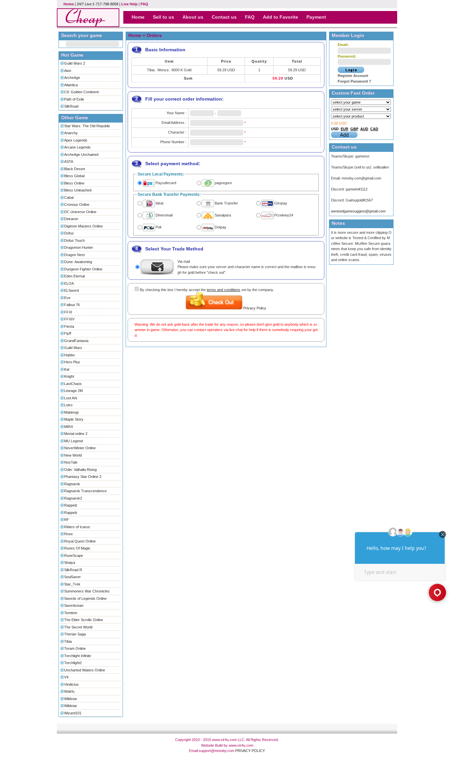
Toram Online (75, 648)
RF (66, 520)
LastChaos (73, 384)
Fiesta (69, 326)
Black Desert (74, 169)
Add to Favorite (280, 17)
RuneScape (73, 556)
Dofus (69, 233)
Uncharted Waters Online (84, 670)
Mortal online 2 (75, 434)
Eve (67, 298)
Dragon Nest (74, 255)
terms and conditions (223, 290)
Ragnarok (72, 484)
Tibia (68, 641)
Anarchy (71, 133)
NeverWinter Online (80, 448)
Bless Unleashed (77, 190)
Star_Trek (72, 584)
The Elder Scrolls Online (83, 620)
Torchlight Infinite (77, 656)
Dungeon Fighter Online (83, 269)
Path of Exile (74, 99)
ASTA (68, 162)
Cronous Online (76, 204)
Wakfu (69, 691)
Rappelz (70, 505)
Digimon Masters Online (83, 226)
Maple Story (73, 419)
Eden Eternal (74, 276)
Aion (67, 71)
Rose (68, 534)
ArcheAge (72, 78)
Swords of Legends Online (85, 598)
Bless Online (74, 183)
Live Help (129, 4)
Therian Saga (75, 634)
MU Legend (73, 441)
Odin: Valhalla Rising (80, 470)
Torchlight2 (73, 663)
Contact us (224, 17)
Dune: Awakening (78, 262)
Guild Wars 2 (74, 63)
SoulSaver (72, 577)
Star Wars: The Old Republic (87, 126)
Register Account (353, 76)
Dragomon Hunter (78, 247)
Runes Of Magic (77, 548)
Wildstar (70, 699)
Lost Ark (70, 398)
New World (73, 455)
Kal (66, 369)
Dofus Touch (74, 240)
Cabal (68, 197)
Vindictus (71, 684)
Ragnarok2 (73, 498)
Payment (316, 17)
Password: (347, 56)
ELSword (71, 290)
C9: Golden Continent (81, 92)
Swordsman (73, 605)
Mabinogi (71, 412)
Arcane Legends (77, 147)
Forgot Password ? (354, 81)
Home (68, 4)
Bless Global (74, 176)
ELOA (69, 283)
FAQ (144, 4)
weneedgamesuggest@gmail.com (358, 211)
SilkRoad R (73, 570)
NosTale (70, 462)
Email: (343, 45)
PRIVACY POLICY (250, 751)
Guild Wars (73, 348)
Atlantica (71, 85)
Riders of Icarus (77, 527)
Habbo (69, 355)
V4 (66, 677)
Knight (69, 376)
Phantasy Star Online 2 (82, 477)
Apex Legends (75, 140)
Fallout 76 (72, 305)
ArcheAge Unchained (81, 155)
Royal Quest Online (80, 541)
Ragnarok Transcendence (85, 491)
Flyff (67, 333)
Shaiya (69, 563)
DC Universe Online (80, 212)
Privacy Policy (254, 308)
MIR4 (68, 427)
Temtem (70, 613)
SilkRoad (71, 106)
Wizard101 (72, 713)
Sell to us (163, 17)
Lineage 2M (73, 391)
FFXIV (69, 319)
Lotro (68, 405)
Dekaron (71, 219)
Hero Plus (72, 362)
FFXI (68, 312)
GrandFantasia (76, 341)
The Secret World (78, 627)
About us (192, 17)
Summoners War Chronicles (87, 591)
